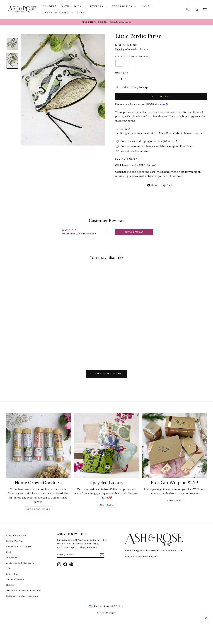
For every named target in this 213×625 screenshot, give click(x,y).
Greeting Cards (56, 12)
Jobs (8, 568)
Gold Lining (119, 63)
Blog (8, 551)
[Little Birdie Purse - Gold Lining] (28, 343)
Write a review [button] (134, 231)
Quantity (122, 73)
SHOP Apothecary (38, 509)
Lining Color (132, 56)
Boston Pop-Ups (15, 541)
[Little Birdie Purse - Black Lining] (32, 343)
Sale (81, 12)
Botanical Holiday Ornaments (22, 596)
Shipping (119, 49)
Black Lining (126, 63)
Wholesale (11, 557)
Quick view (30, 327)
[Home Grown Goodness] (38, 445)
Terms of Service (15, 579)
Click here (121, 171)
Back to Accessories (108, 373)
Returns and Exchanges (18, 546)
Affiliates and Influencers (20, 563)
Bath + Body (72, 6)
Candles (50, 6)
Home (146, 6)
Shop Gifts (174, 500)
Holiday (10, 585)
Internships (12, 574)
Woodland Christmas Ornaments (23, 590)
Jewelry (97, 6)
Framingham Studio (16, 535)
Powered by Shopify (106, 613)
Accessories (123, 6)
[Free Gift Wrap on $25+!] (174, 445)
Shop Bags (107, 505)
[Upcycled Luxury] (106, 445)
